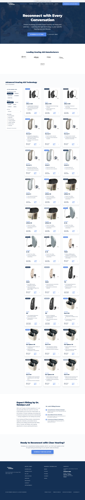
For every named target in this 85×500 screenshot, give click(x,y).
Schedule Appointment (71, 3)
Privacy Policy (48, 492)
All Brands (10, 102)
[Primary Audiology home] (10, 4)
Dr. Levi (41, 3)
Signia (14, 104)
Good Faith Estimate (67, 492)
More (56, 3)
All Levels (10, 93)
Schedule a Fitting (36, 34)
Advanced (10, 95)
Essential (10, 97)
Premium (16, 93)
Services (27, 478)
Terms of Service (57, 492)
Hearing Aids (23, 3)
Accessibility (76, 492)
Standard (16, 95)
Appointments (28, 485)
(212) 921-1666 (53, 34)
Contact (27, 482)
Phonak (9, 104)
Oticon (16, 102)
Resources (27, 480)
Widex (15, 106)
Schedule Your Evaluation (42, 451)
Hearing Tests (33, 3)
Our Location (49, 3)
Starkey (10, 106)
